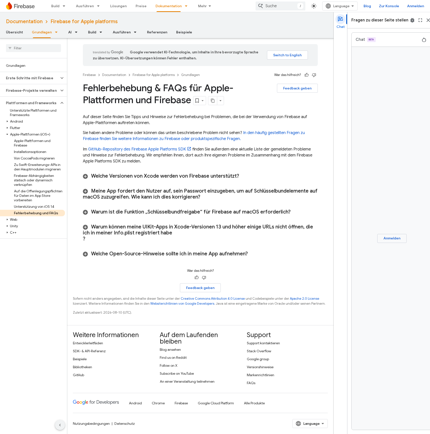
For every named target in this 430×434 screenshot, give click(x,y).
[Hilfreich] (306, 75)
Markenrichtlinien (260, 375)
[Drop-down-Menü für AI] (78, 32)
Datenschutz (124, 424)
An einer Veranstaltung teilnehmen (187, 381)
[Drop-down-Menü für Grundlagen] (58, 32)
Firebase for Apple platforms (84, 21)
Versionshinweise (260, 367)
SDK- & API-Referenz (89, 351)
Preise (141, 6)
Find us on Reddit (173, 357)
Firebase (89, 75)
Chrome (158, 403)
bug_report (412, 20)
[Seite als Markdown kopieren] (212, 100)
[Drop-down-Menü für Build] (65, 6)
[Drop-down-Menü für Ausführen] (100, 6)
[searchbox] (33, 48)
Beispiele (184, 32)
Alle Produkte (254, 403)
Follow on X (168, 365)
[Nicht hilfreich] (314, 75)
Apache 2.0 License (304, 298)
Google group (258, 359)
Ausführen (85, 6)
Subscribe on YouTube (177, 373)
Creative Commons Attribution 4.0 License (213, 298)
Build (55, 6)
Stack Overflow (259, 351)
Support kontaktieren (263, 343)
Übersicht (14, 32)
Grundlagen (42, 32)
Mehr (202, 6)
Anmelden (415, 6)
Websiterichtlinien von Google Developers (182, 303)
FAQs (251, 383)
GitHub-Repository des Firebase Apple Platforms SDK (137, 149)
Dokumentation (169, 6)
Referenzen (157, 32)
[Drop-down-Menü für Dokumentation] (188, 6)
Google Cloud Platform (216, 403)
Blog (367, 6)
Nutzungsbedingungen (91, 424)
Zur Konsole (389, 6)
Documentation (24, 21)
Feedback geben (297, 88)
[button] (29, 78)
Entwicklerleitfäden (88, 343)
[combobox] (280, 5)
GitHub (78, 375)
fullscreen (420, 20)
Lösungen (118, 6)
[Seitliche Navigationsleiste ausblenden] (60, 425)
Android (135, 403)
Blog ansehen (170, 349)
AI (70, 32)
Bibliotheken (82, 367)
